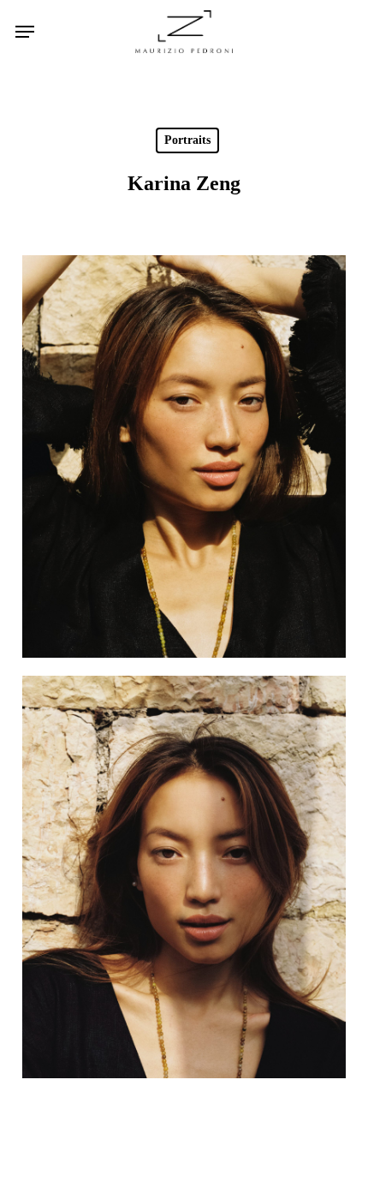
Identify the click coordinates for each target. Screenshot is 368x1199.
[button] (24, 31)
